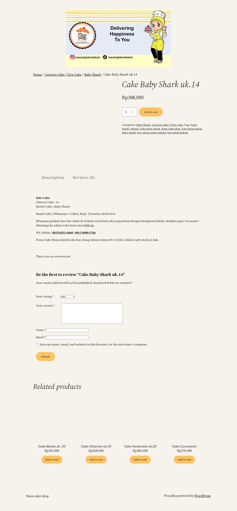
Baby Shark (92, 74)
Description (53, 177)
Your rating (45, 296)
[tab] (52, 177)
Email (41, 337)
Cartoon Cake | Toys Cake (63, 74)
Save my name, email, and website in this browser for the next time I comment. (94, 344)
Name (41, 330)
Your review (45, 306)
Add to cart (151, 112)
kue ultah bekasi (177, 132)
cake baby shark (150, 128)
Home (37, 74)
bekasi (134, 128)
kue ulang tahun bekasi (151, 132)
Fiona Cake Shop (37, 496)
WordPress (202, 495)
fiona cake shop (171, 128)
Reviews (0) (84, 177)
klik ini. (89, 225)
